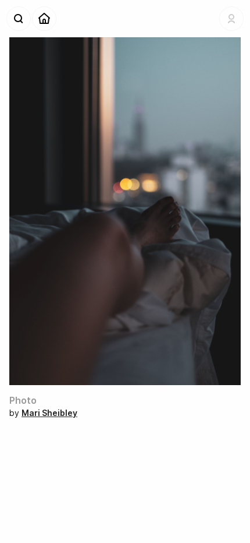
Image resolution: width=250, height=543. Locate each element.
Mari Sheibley (49, 413)
